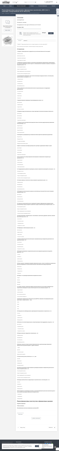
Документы (25, 40)
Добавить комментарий (36, 418)
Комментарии (20, 414)
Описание (19, 40)
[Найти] (35, 2)
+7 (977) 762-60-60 (49, 1)
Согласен (37, 446)
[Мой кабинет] (56, 2)
